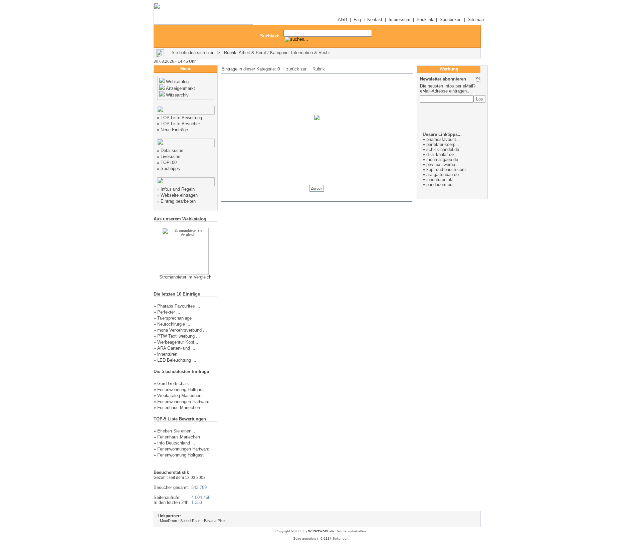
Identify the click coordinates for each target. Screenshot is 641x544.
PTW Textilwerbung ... (178, 336)
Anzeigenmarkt (180, 88)
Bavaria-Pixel (214, 521)
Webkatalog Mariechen (179, 395)
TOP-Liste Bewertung (181, 117)
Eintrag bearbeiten (178, 201)
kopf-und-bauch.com (446, 169)
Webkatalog (177, 81)
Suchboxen (450, 19)
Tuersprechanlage (174, 318)
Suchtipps (170, 168)
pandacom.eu (439, 184)
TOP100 (169, 162)
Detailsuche (172, 150)
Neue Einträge (174, 129)
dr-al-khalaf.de (440, 154)
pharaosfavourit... (443, 139)
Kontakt (374, 19)
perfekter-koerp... (442, 144)
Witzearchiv (177, 95)
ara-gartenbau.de (442, 174)
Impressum (399, 19)
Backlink (425, 19)
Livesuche (170, 156)
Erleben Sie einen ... (177, 430)
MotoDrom (168, 521)
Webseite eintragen (179, 195)
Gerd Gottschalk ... (175, 383)
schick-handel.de (442, 149)
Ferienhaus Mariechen (178, 407)
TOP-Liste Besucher (180, 123)
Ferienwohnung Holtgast (180, 389)
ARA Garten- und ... (176, 348)
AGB (342, 19)
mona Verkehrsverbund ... (182, 330)
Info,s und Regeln (178, 189)
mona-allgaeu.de (442, 159)
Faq (357, 19)
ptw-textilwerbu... (442, 164)
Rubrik (318, 68)
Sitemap (476, 19)
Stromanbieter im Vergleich (185, 277)
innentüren (167, 354)
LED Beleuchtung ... (176, 360)
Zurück (317, 188)
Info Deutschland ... (176, 442)
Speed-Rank (190, 521)
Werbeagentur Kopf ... (178, 342)
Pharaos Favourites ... (178, 306)
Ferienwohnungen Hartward (183, 401)
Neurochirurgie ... (173, 324)
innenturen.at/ (439, 179)
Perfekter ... (168, 312)
